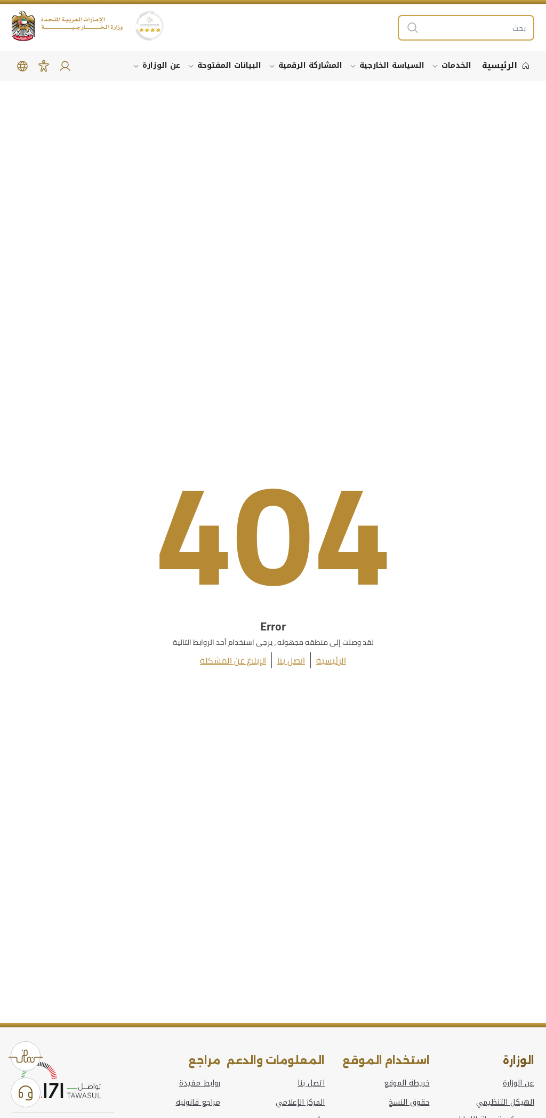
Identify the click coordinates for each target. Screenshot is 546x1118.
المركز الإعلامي (300, 1102)
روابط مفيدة (199, 1083)
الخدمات (456, 65)
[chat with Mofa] (26, 1092)
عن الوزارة (161, 65)
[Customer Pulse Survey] (26, 1056)
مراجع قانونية (198, 1102)
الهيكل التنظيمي (505, 1102)
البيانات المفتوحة (229, 65)
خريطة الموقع (407, 1083)
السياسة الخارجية (391, 65)
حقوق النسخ (409, 1102)
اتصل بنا (291, 660)
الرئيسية (331, 660)
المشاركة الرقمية (310, 65)
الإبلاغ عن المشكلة (233, 660)
